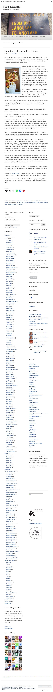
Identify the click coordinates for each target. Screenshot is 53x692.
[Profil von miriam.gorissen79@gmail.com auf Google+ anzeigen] (33, 297)
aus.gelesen (32, 368)
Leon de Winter (9, 367)
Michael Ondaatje (10, 390)
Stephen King (9, 428)
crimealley (31, 382)
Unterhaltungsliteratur (11, 558)
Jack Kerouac (9, 328)
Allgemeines (7, 235)
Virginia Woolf (9, 444)
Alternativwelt (9, 482)
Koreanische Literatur (27, 200)
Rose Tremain (9, 414)
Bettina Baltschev (10, 260)
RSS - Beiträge (8, 626)
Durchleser (31, 397)
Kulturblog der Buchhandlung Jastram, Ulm (38, 413)
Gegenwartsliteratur (10, 507)
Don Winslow (9, 281)
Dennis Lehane (9, 279)
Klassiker (8, 524)
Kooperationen (42, 36)
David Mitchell (9, 274)
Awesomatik (32, 370)
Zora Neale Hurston (10, 451)
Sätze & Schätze (32, 436)
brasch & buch (32, 377)
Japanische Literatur (10, 519)
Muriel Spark (9, 394)
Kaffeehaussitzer (33, 407)
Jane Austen (9, 333)
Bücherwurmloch (33, 373)
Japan (7, 576)
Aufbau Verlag (15, 173)
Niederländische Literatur (11, 546)
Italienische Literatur (10, 517)
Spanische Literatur (10, 555)
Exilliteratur (8, 499)
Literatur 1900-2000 (10, 535)
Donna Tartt (9, 283)
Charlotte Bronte (10, 265)
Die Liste (6, 453)
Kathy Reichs (9, 360)
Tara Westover (9, 431)
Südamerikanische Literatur (12, 551)
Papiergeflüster (32, 429)
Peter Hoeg (8, 405)
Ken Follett (8, 364)
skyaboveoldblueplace (34, 439)
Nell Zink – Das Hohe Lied (35, 314)
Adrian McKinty (9, 244)
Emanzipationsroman (11, 492)
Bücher (23, 202)
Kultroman (8, 532)
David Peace (9, 276)
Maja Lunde (9, 372)
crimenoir (31, 384)
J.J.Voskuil (8, 322)
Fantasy (8, 503)
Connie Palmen (9, 269)
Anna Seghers (9, 249)
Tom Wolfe (8, 437)
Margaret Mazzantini (10, 378)
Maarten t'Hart (9, 371)
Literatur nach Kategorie (10, 471)
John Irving (8, 342)
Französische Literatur (11, 505)
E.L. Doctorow (9, 288)
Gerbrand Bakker (10, 303)
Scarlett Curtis (9, 417)
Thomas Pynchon (10, 435)
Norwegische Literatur (11, 548)
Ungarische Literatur (10, 592)
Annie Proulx (9, 251)
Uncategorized (8, 603)
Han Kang (20, 200)
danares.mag (32, 386)
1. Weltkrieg (9, 474)
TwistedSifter (32, 445)
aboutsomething (32, 364)
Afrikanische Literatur (11, 480)
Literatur (41, 202)
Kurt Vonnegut (9, 365)
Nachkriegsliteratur (10, 544)
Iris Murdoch (9, 317)
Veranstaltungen (10, 237)
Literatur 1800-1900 (10, 533)
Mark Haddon (9, 387)
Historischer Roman (10, 510)
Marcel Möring (9, 374)
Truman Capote (9, 440)
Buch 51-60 (8, 464)
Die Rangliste (7, 469)
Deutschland (9, 567)
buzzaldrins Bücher (33, 380)
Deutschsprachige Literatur (12, 489)
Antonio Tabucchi (10, 253)
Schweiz (8, 589)
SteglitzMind (32, 441)
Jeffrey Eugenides (10, 337)
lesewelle (31, 414)
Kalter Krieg (9, 521)
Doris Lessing (9, 285)
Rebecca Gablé (9, 410)
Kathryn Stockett (10, 358)
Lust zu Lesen (32, 422)
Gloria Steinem (9, 305)
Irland (7, 573)
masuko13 (31, 425)
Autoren (6, 238)
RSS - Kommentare (9, 628)
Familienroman (9, 501)
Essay (7, 498)
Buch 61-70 (8, 465)
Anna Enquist (9, 247)
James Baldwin (9, 330)
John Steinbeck (9, 346)
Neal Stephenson (10, 398)
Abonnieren (33, 277)
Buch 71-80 (8, 467)
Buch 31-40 (8, 460)
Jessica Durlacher (10, 339)
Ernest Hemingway (10, 294)
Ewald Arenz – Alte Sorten (35, 316)
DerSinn (31, 393)
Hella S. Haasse (9, 312)
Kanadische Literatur (10, 523)
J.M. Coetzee (9, 324)
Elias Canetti (9, 290)
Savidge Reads (32, 434)
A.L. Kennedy (9, 242)
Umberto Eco (9, 442)
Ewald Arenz (9, 297)
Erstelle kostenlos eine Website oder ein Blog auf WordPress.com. (16, 676)
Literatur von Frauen (42, 200)
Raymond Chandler (10, 408)
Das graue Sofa (32, 388)
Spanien (8, 591)
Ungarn (8, 594)
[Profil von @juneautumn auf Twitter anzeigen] (29, 297)
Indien (7, 571)
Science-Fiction (9, 553)
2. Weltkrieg (9, 476)
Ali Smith (8, 246)
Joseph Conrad (9, 351)
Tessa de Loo (9, 433)
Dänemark (8, 566)
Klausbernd (36, 333)
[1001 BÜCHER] (26, 24)
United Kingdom (9, 596)
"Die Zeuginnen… (38, 351)
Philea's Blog (32, 431)
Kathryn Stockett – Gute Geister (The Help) (38, 318)
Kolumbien (8, 580)
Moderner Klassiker (10, 542)
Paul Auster (8, 403)
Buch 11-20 (8, 457)
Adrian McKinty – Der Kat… (39, 345)
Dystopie (8, 490)
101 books (31, 363)
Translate (15, 227)
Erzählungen (9, 496)
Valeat (30, 447)
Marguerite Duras (10, 381)
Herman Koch (9, 313)
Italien (7, 575)
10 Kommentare (19, 204)
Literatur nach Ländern (10, 560)
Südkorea (6, 202)
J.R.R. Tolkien (9, 326)
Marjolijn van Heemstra (11, 385)
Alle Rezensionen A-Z (20, 36)
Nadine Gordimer (10, 396)
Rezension (10, 204)
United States (9, 598)
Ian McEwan (9, 315)
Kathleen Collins (9, 356)
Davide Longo (9, 278)
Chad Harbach (9, 263)
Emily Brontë (9, 292)
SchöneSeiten (32, 438)
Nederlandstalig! (35, 36)
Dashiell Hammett (10, 271)
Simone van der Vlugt (11, 421)
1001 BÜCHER (12, 7)
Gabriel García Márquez (11, 301)
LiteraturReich (32, 420)
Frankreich (8, 569)
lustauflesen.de (32, 423)
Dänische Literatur (10, 487)
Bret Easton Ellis (10, 262)
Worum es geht (12, 36)
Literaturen (31, 418)
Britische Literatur (10, 485)
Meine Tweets (32, 306)
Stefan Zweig (9, 426)
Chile (7, 564)
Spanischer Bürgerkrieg (11, 557)
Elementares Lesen (33, 398)
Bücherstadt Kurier (33, 372)
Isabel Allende (9, 319)
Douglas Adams (9, 287)
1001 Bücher (18, 202)
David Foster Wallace (11, 272)
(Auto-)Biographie (10, 473)
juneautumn (21, 53)
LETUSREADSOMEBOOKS (35, 416)
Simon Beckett (9, 419)
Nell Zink (8, 399)
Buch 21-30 (8, 458)
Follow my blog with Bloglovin (35, 523)
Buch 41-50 (8, 462)
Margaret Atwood (10, 376)
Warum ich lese (9, 446)
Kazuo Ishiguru (9, 362)
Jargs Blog (31, 405)
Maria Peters (9, 383)
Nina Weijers (9, 401)
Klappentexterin (32, 411)
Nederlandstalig (8, 600)
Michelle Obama (10, 392)
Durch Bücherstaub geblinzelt (35, 395)
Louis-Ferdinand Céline (11, 369)
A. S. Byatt (8, 240)
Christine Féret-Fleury (11, 267)
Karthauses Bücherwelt (34, 409)
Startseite (5, 36)
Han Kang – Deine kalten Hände (21, 51)
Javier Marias (9, 335)
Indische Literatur (10, 514)
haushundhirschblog (33, 402)
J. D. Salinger (9, 321)
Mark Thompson (10, 389)
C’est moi (28, 36)
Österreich (8, 562)
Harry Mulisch (9, 308)
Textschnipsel (8, 601)
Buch (26, 202)
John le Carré (9, 344)
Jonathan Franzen (10, 347)
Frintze (30, 400)
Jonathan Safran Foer (11, 349)
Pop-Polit (31, 432)
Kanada (8, 578)
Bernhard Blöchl (9, 256)
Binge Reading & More (34, 375)
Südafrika (8, 585)
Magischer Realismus (11, 541)
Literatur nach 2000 (34, 200)
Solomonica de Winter (11, 424)
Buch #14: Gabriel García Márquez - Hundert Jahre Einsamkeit (39, 253)
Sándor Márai (9, 415)
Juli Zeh (8, 353)
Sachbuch (8, 549)
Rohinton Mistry (9, 412)
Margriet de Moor (10, 380)
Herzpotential (32, 404)
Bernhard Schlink (10, 258)
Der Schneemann (33, 391)
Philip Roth (8, 406)
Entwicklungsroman (14, 200)
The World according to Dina (35, 443)
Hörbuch (8, 508)
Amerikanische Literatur (11, 483)
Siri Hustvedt (9, 423)
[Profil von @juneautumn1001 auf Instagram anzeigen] (31, 297)
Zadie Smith (9, 449)
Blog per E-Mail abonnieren (38, 260)
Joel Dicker (8, 340)
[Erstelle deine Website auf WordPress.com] (26, 1)
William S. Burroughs (11, 448)
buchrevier (31, 379)
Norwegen (8, 583)
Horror (7, 512)
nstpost (30, 427)
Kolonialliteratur (9, 526)
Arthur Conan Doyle (10, 254)
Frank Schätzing (10, 299)
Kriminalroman (9, 530)
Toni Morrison (9, 439)
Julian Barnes (9, 355)
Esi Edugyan (9, 296)
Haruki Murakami (10, 310)
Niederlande (9, 582)
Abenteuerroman (10, 478)
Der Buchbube (32, 389)
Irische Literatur (9, 516)
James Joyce (9, 331)
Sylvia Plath (8, 430)
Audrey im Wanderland (34, 366)
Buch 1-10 (8, 455)
